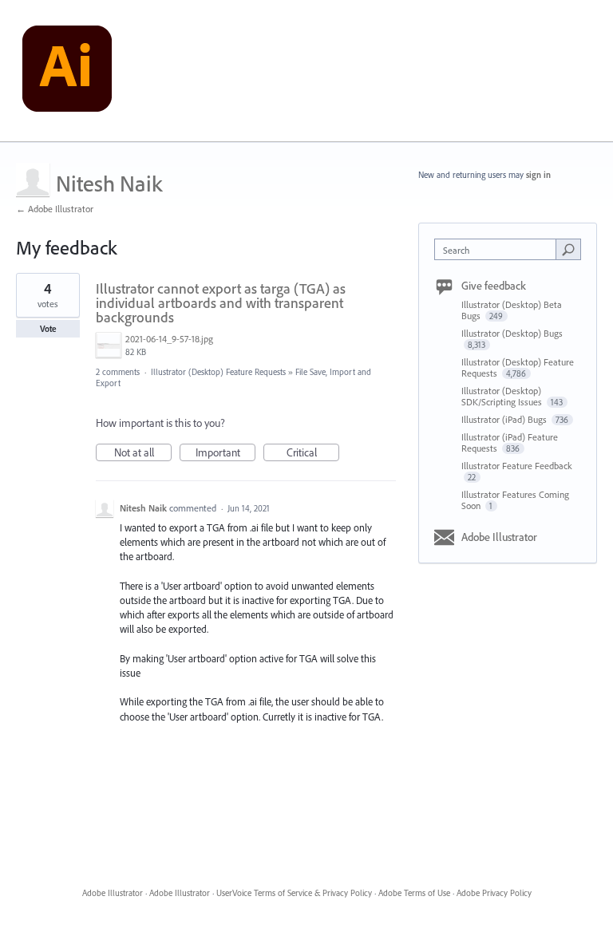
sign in (538, 174)
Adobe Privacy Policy (494, 892)
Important (225, 453)
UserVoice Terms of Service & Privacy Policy (294, 892)
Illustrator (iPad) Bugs (505, 419)
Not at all (143, 453)
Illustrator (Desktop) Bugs (512, 333)
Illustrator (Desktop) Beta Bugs (511, 310)
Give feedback (493, 285)
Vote (48, 328)
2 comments (118, 371)
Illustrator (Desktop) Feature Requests (218, 371)
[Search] (568, 249)
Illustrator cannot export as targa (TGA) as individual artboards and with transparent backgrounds (221, 302)
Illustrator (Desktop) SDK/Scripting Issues (502, 396)
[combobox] (499, 249)
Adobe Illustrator (499, 537)
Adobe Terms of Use (414, 892)
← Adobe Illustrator (54, 209)
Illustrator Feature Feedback (516, 466)
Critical (313, 453)
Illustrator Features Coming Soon (515, 499)
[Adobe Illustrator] (67, 71)
